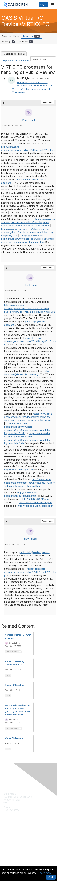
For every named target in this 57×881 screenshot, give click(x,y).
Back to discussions (15, 54)
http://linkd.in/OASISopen (36, 499)
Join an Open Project (13, 833)
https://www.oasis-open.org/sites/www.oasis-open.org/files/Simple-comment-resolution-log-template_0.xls (28, 239)
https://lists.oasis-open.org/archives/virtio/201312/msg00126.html (30, 341)
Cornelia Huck (15, 643)
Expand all (8, 60)
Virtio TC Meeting (14, 684)
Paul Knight (28, 120)
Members (25, 41)
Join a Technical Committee (16, 838)
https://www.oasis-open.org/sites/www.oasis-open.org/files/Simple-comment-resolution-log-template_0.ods (27, 232)
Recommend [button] (47, 102)
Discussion (31, 36)
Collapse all (22, 60)
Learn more (45, 872)
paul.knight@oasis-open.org (34, 552)
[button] (5, 79)
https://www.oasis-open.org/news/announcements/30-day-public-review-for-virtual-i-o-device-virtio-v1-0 (30, 308)
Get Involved (9, 829)
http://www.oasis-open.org (19, 469)
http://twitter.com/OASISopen (35, 502)
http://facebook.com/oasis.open (35, 505)
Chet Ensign (30, 285)
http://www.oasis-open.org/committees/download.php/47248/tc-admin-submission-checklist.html (30, 482)
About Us (7, 864)
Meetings (8, 41)
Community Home (10, 36)
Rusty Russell (30, 538)
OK (52, 877)
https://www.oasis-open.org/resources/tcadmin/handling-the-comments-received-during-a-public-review (28, 222)
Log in (43, 4)
